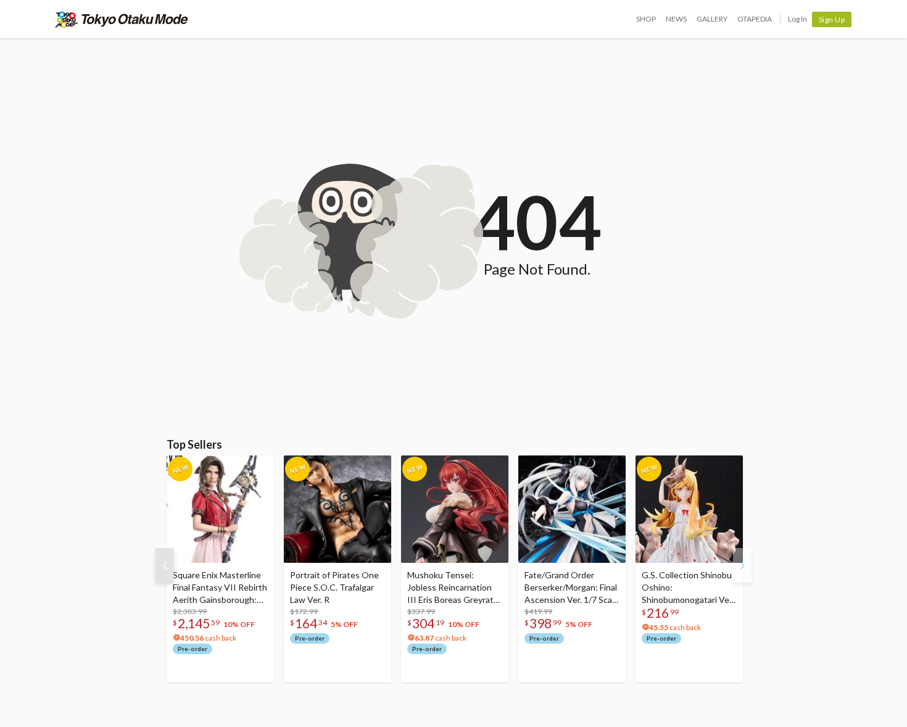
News (676, 18)
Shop (646, 18)
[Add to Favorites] (258, 467)
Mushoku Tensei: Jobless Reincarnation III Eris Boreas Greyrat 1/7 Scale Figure (450, 588)
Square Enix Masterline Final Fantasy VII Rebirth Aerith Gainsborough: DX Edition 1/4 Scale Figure (220, 588)
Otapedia (754, 18)
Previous (164, 565)
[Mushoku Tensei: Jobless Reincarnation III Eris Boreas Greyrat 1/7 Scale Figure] (454, 509)
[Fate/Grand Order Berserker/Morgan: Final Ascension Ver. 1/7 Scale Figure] (572, 509)
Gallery (712, 18)
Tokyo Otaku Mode (122, 19)
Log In (797, 18)
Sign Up (832, 19)
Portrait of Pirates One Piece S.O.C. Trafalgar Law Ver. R (334, 587)
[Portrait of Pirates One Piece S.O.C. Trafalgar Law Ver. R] (337, 509)
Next (742, 565)
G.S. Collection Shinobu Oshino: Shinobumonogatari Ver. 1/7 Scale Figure (688, 588)
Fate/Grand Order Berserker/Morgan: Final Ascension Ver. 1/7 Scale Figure (571, 588)
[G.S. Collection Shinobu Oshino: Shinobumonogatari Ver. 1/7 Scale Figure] (689, 509)
